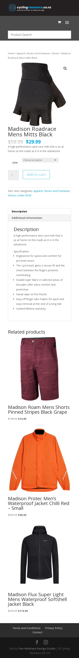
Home (11, 53)
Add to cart (36, 174)
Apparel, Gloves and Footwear (33, 53)
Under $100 (24, 195)
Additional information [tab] (27, 218)
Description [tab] (19, 211)
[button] (65, 68)
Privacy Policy (53, 628)
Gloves (55, 53)
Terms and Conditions (26, 628)
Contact (37, 632)
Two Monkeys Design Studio (36, 648)
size (15, 162)
